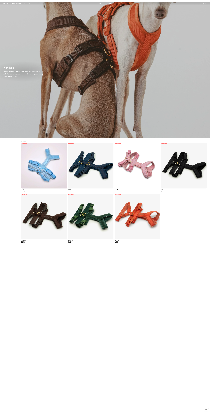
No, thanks (105, 214)
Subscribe (105, 211)
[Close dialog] (117, 194)
